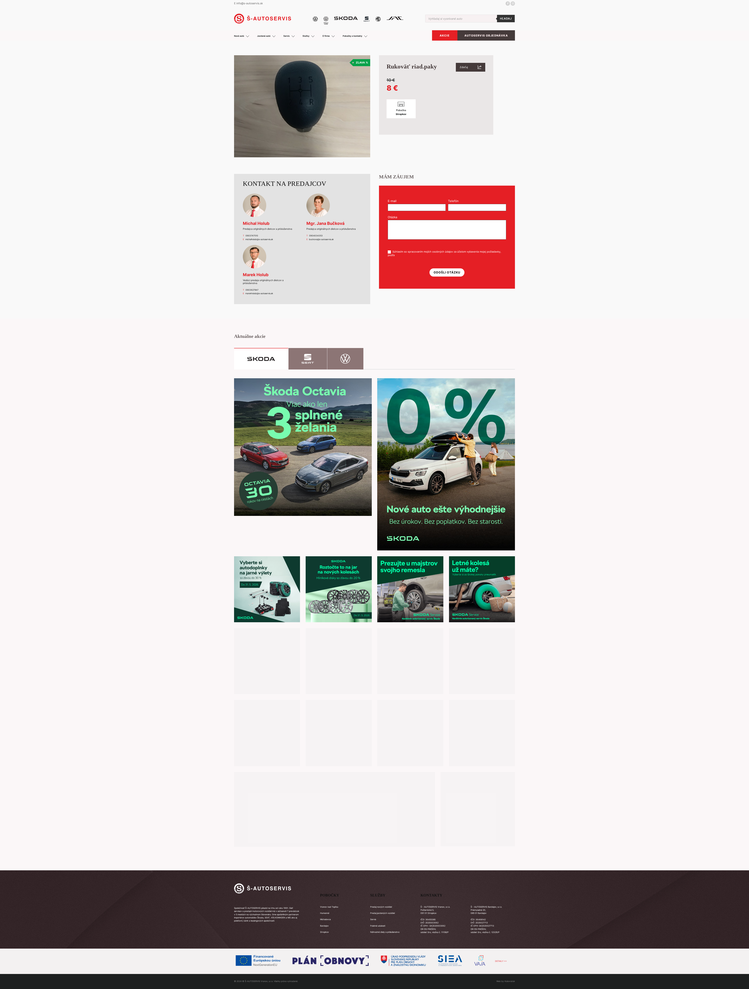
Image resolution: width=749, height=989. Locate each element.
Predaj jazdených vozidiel (382, 913)
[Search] (506, 18)
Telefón (454, 201)
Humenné (324, 913)
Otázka (393, 217)
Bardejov (324, 926)
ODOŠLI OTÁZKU (447, 272)
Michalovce (325, 919)
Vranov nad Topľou (329, 907)
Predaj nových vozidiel (381, 907)
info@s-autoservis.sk (249, 3)
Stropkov (324, 932)
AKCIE (445, 35)
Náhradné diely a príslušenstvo (384, 932)
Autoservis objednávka (486, 35)
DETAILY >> (501, 961)
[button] (470, 67)
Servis (373, 919)
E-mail (393, 201)
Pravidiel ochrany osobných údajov (416, 255)
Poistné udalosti (377, 926)
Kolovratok (510, 981)
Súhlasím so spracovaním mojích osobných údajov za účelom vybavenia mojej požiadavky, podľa (444, 253)
